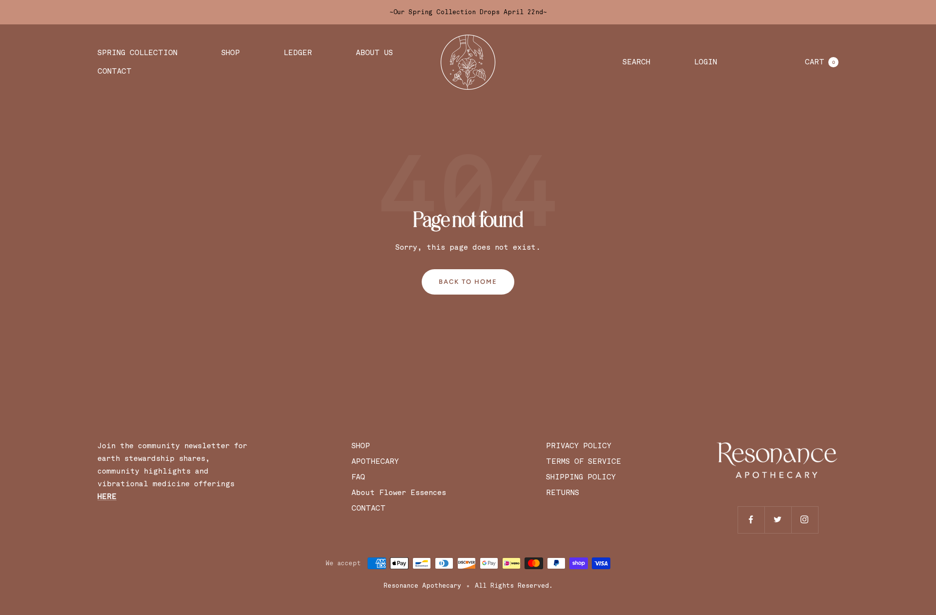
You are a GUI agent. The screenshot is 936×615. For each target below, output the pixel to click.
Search (636, 62)
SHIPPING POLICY (581, 477)
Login (705, 62)
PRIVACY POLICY (578, 445)
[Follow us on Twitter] (777, 519)
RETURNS (562, 492)
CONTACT (115, 71)
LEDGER (298, 52)
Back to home (468, 281)
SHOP (230, 52)
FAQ (358, 477)
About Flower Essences (400, 492)
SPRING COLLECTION (137, 52)
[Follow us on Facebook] (751, 519)
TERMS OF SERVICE (583, 461)
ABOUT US (374, 52)
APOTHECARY (375, 461)
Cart (820, 62)
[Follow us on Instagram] (804, 519)
